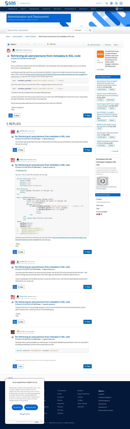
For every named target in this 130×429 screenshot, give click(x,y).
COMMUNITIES (25, 3)
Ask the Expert (102, 89)
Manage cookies (25, 414)
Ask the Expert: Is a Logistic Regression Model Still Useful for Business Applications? (107, 114)
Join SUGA (100, 69)
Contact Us (116, 3)
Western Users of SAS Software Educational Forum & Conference (107, 95)
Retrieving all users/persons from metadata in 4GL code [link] (56, 36)
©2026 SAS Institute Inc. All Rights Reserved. (61, 423)
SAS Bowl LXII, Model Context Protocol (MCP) (106, 125)
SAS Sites (121, 3)
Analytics (46, 9)
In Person (100, 100)
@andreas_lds (21, 170)
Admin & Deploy (30, 36)
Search (106, 3)
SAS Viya (57, 9)
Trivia (99, 128)
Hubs (92, 9)
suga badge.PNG (100, 61)
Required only (31, 407)
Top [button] (11, 378)
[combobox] (49, 30)
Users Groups (110, 100)
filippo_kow (19, 50)
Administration (69, 9)
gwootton (23, 331)
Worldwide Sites (111, 3)
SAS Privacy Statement (33, 393)
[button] (8, 56)
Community (12, 9)
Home (8, 36)
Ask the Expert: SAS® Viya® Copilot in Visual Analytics (108, 105)
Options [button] (13, 44)
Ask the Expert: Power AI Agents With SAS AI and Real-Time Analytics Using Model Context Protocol (107, 84)
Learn (22, 9)
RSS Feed (53, 44)
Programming (33, 9)
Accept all (17, 407)
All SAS (98, 3)
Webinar (112, 89)
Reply (88, 115)
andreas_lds (23, 131)
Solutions (83, 9)
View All (115, 151)
